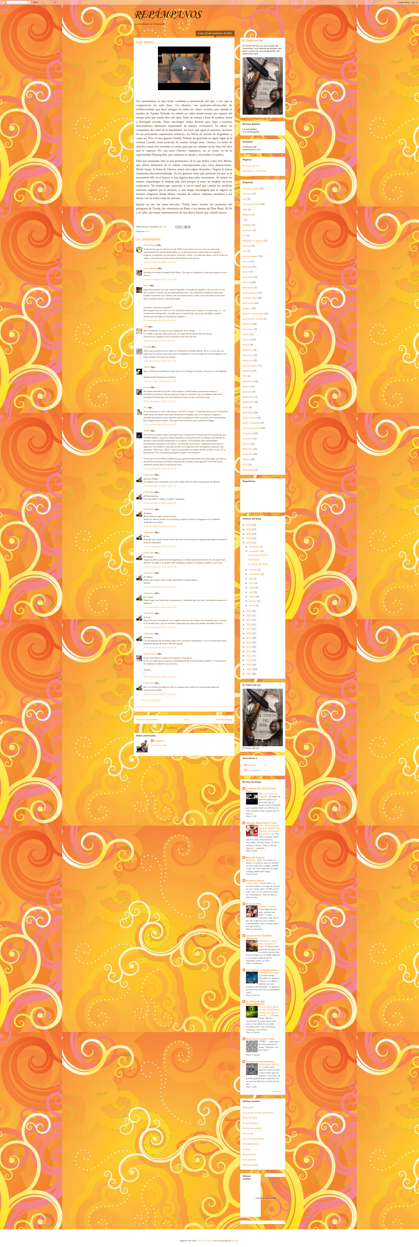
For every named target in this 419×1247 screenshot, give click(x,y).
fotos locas (248, 303)
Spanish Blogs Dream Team (261, 823)
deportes (247, 266)
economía (248, 277)
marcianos (248, 329)
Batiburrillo (248, 1107)
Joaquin (147, 346)
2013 (249, 646)
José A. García (150, 653)
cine (245, 251)
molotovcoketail (204, 1240)
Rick (146, 407)
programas (248, 396)
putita (245, 407)
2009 (249, 664)
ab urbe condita (251, 188)
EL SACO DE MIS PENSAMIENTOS (255, 1003)
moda (245, 334)
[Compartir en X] (182, 227)
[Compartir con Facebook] (186, 227)
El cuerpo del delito (258, 564)
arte (147, 231)
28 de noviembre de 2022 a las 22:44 (160, 676)
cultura (246, 261)
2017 (249, 629)
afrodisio (247, 193)
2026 (249, 525)
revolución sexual (252, 428)
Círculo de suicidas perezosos (258, 1112)
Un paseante (249, 1154)
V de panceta (249, 1159)
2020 (249, 615)
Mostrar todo (278, 1091)
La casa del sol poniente (259, 1061)
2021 (249, 611)
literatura (247, 324)
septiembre (255, 574)
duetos (246, 271)
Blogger (235, 1240)
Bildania (247, 214)
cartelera (247, 225)
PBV (245, 376)
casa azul (247, 230)
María (146, 285)
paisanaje (248, 360)
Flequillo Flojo (250, 298)
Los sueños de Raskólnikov (261, 970)
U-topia (147, 387)
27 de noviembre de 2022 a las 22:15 (160, 486)
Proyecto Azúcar (255, 880)
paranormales (250, 365)
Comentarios (253, 770)
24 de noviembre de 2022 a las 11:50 (160, 361)
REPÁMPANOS (167, 15)
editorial (247, 282)
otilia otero (248, 355)
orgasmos (248, 350)
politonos (247, 391)
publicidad (248, 402)
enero (252, 605)
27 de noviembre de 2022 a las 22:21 (160, 546)
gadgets (247, 308)
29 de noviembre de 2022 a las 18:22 (160, 694)
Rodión (147, 430)
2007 (249, 673)
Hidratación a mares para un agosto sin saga (268, 944)
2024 (249, 534)
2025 (249, 529)
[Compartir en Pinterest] (189, 227)
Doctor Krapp (150, 245)
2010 (249, 660)
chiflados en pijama (253, 240)
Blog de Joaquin (255, 857)
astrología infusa (251, 204)
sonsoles (247, 438)
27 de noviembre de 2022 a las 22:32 (160, 627)
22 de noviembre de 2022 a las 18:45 (160, 262)
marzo (252, 596)
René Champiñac (252, 423)
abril (251, 592)
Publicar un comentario (150, 700)
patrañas (247, 370)
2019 (249, 620)
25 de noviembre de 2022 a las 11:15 (160, 424)
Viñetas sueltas (250, 1164)
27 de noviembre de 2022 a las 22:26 (160, 567)
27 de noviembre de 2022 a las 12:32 (160, 468)
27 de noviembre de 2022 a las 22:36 (160, 647)
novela (246, 344)
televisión (247, 449)
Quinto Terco (249, 417)
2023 (249, 538)
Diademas (251, 860)
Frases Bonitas (150, 268)
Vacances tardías (267, 906)
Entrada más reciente (147, 719)
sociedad (247, 433)
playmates (248, 381)
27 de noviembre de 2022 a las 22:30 (160, 607)
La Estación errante (253, 318)
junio (252, 583)
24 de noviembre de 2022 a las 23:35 (160, 401)
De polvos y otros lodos (255, 171)
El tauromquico (250, 1123)
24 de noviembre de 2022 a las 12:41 (160, 381)
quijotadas (248, 412)
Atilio (245, 209)
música (246, 339)
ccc (244, 235)
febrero (253, 601)
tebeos (246, 443)
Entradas (251, 765)
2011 (249, 655)
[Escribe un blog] (179, 227)
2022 (249, 542)
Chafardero (149, 474)
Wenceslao (248, 470)
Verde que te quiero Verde (260, 1038)
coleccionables (250, 256)
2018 (249, 624)
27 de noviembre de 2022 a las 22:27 (160, 587)
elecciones (248, 287)
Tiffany (147, 367)
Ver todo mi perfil (158, 745)
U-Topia (247, 1149)
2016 (249, 633)
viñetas (246, 459)
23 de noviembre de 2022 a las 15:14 (160, 279)
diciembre (254, 546)
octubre (253, 569)
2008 (249, 669)
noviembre (255, 551)
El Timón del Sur (253, 40)
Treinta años (252, 883)
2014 (249, 642)
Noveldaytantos (251, 1143)
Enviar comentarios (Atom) (190, 728)
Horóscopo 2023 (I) (258, 555)
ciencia (246, 245)
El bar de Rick (253, 903)
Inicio (187, 719)
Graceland (248, 1133)
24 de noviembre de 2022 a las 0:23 (159, 340)
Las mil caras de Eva (253, 1138)
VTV (245, 464)
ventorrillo (248, 454)
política (246, 386)
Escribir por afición (252, 1128)
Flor (146, 326)
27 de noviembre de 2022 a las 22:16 (160, 503)
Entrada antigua (224, 719)
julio (251, 578)
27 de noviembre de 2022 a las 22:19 (160, 526)
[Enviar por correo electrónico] (176, 227)
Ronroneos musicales (269, 972)
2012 (249, 651)
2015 (249, 638)
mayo (252, 587)
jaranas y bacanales (253, 313)
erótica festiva (250, 292)
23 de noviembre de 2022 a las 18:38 (160, 320)
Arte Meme (254, 559)
